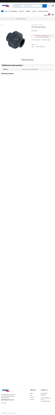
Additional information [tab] (27, 59)
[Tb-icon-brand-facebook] (2, 403)
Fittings (7, 18)
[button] (2, 25)
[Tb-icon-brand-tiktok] (5, 403)
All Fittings (12, 18)
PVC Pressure (40, 24)
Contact (52, 1)
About (48, 1)
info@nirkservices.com (7, 399)
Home (2, 18)
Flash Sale (44, 1)
